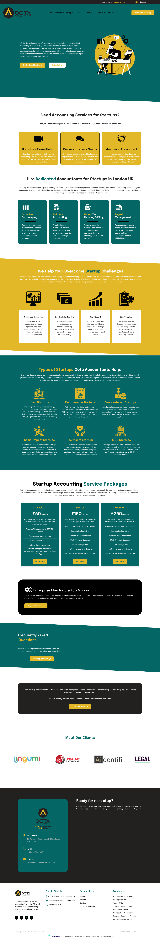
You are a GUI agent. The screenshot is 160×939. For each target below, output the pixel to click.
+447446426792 (119, 2)
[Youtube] (26, 918)
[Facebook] (16, 918)
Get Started (40, 561)
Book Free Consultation (38, 149)
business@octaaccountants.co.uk (62, 900)
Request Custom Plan (36, 606)
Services (58, 13)
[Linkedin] (31, 918)
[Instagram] (21, 918)
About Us (101, 13)
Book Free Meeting (143, 13)
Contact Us (111, 13)
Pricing (68, 13)
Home (51, 13)
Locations (78, 13)
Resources (90, 13)
